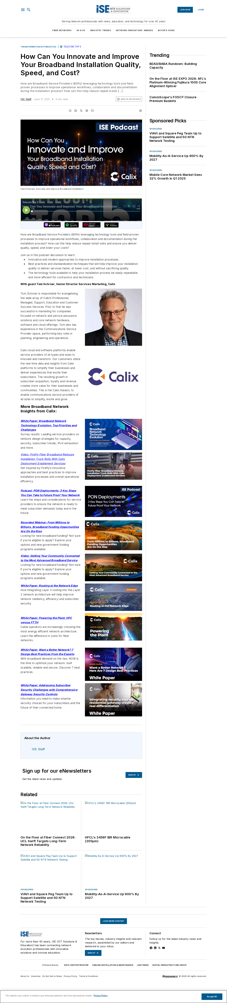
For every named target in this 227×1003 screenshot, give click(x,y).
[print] (140, 110)
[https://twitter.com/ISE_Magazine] (159, 947)
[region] (113, 996)
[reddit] (86, 110)
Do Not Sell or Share (52, 976)
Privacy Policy (70, 976)
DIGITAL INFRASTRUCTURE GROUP (169, 965)
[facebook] (70, 110)
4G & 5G (80, 30)
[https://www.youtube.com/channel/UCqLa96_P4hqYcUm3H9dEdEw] (163, 947)
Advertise (36, 976)
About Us (25, 976)
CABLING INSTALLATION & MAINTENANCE (112, 965)
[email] (92, 110)
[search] (28, 9)
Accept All (212, 996)
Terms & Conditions (88, 976)
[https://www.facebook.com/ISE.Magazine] (151, 947)
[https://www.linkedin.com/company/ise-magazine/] (155, 947)
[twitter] (81, 110)
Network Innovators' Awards (134, 30)
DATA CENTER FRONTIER (76, 965)
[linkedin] (75, 110)
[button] (23, 9)
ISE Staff (26, 99)
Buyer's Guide (166, 30)
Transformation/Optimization (38, 47)
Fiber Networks (61, 30)
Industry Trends (100, 30)
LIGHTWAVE (143, 965)
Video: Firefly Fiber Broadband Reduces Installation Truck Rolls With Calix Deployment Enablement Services (47, 459)
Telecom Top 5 (72, 46)
